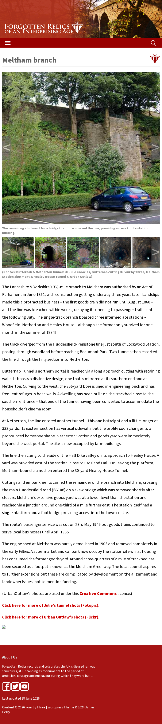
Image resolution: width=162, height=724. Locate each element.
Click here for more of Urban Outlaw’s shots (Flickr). (50, 617)
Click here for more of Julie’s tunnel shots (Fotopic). (50, 605)
